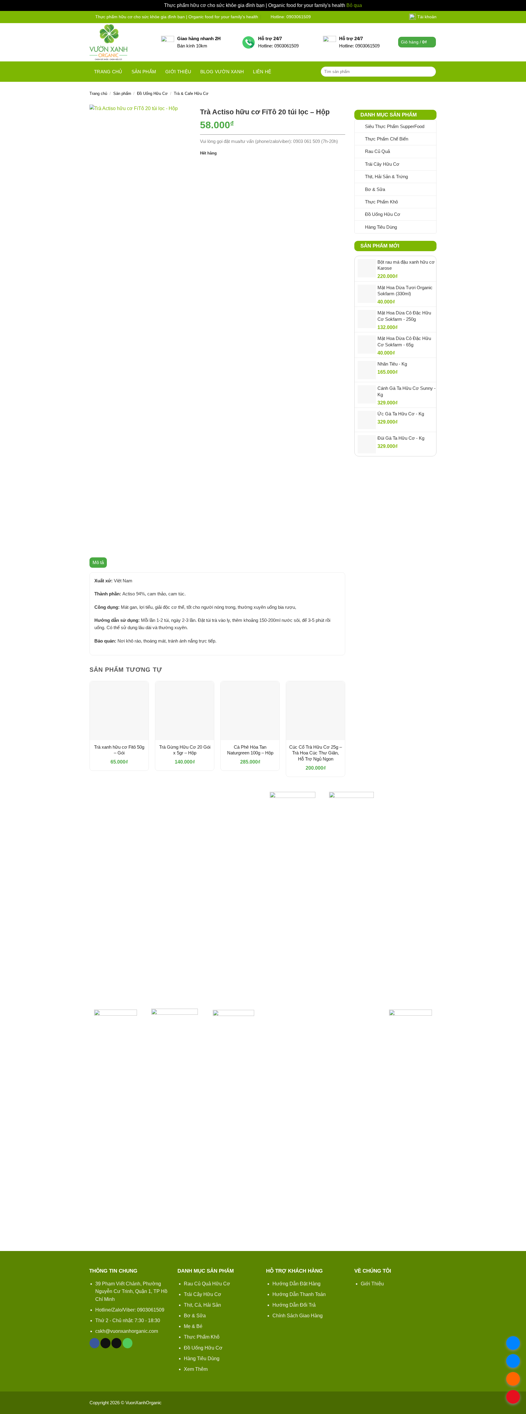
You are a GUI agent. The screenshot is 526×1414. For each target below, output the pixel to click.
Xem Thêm (196, 1369)
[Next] (344, 731)
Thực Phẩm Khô (381, 201)
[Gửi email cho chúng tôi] (116, 1343)
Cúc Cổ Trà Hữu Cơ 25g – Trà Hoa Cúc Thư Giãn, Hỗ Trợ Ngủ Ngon (315, 752)
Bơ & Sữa (375, 189)
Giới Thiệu (372, 1283)
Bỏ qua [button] (354, 5)
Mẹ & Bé (193, 1326)
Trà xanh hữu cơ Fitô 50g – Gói (119, 750)
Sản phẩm (144, 71)
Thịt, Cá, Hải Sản (202, 1305)
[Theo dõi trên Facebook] (94, 1343)
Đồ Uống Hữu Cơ (152, 93)
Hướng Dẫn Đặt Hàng (296, 1283)
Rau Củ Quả (377, 151)
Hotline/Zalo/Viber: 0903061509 (129, 1309)
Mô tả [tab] (98, 562)
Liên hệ (262, 71)
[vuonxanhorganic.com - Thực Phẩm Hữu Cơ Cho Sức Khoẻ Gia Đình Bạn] (120, 42)
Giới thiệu (178, 71)
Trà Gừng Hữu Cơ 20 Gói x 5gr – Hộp (184, 750)
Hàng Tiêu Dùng (381, 227)
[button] (417, 42)
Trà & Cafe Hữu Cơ (191, 93)
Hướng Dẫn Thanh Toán (299, 1294)
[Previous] (89, 731)
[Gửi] (430, 71)
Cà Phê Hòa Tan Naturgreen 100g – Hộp (250, 750)
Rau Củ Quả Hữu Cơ (207, 1283)
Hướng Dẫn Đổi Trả (294, 1305)
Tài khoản (427, 16)
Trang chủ (108, 71)
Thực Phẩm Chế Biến (386, 138)
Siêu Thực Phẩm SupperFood (394, 126)
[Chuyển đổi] (432, 151)
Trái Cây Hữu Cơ (382, 164)
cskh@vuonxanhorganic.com (126, 1331)
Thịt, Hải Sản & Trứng (386, 176)
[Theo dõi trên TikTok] (105, 1343)
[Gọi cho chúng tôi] (128, 1343)
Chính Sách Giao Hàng (297, 1315)
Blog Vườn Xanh (222, 71)
